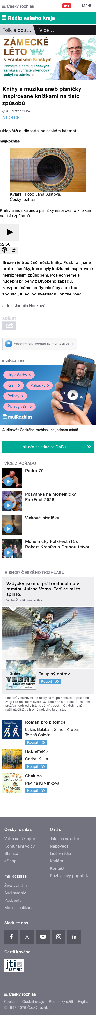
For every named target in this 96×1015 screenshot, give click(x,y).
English (84, 1002)
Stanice (11, 853)
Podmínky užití (61, 1002)
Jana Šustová (47, 194)
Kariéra (56, 861)
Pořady (13, 396)
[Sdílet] (13, 250)
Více (46, 30)
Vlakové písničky (42, 517)
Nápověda (59, 846)
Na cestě (10, 117)
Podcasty (13, 900)
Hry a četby (17, 375)
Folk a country (18, 30)
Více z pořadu (20, 463)
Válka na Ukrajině (19, 838)
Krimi (11, 385)
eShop (10, 861)
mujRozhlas (13, 360)
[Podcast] (4, 250)
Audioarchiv (15, 893)
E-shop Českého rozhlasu (34, 572)
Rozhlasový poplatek (69, 875)
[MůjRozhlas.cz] (10, 141)
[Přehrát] (9, 232)
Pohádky (37, 385)
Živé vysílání (17, 406)
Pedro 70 (34, 470)
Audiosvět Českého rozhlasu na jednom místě (40, 430)
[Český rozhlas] (18, 6)
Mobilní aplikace (19, 907)
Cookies (10, 1002)
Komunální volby (19, 846)
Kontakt (57, 868)
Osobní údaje (33, 1002)
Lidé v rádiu (60, 853)
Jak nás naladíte (64, 838)
